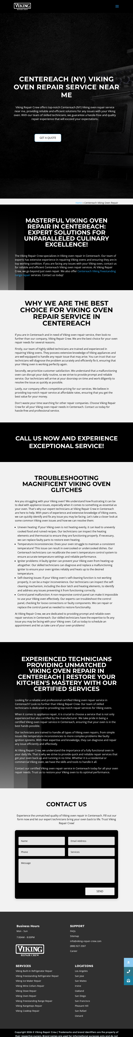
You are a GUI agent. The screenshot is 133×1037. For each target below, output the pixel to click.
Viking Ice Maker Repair (28, 980)
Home (79, 202)
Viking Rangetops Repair (29, 1005)
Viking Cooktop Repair (27, 1010)
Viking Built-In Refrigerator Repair (34, 970)
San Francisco (82, 1000)
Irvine (78, 985)
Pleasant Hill (81, 1005)
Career (73, 951)
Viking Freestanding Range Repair (34, 1000)
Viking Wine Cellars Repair (30, 985)
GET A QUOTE (48, 138)
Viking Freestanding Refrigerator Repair (37, 976)
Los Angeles (81, 970)
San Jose (79, 976)
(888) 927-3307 (78, 946)
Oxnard (79, 1015)
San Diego (80, 995)
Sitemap (74, 936)
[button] (128, 980)
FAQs (73, 931)
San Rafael (80, 1010)
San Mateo (80, 980)
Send (100, 891)
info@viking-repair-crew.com (85, 941)
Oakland (79, 990)
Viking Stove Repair (26, 990)
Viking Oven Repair (26, 995)
